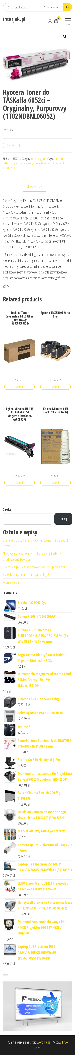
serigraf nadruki (35, 163)
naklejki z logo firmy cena (15, 163)
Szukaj (7, 509)
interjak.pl (14, 19)
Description (34, 186)
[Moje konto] (50, 21)
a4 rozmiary (58, 159)
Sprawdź (11, 145)
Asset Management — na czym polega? (26, 574)
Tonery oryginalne (39, 159)
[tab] (37, 186)
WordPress (43, 1042)
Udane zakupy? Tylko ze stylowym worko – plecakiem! (34, 566)
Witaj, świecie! (11, 582)
